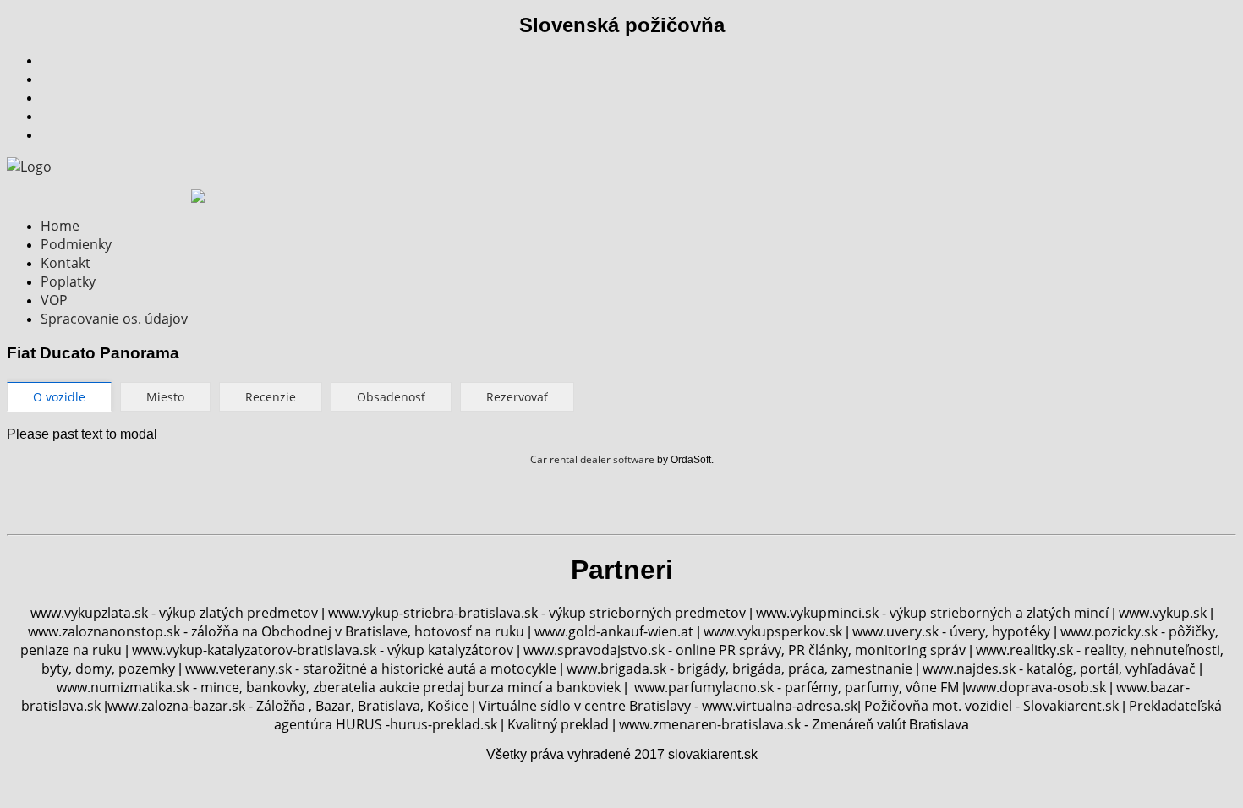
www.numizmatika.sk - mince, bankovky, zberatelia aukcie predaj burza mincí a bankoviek (339, 687)
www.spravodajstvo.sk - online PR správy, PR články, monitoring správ (744, 650)
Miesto (165, 397)
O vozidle (59, 397)
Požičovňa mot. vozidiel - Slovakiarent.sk (993, 705)
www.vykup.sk (1164, 612)
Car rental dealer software (592, 459)
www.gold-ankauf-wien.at (613, 631)
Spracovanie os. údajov (114, 318)
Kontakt (65, 263)
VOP (54, 300)
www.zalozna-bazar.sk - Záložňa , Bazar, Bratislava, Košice (287, 705)
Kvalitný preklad (558, 724)
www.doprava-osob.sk (1036, 687)
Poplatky (68, 281)
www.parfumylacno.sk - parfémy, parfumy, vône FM (796, 687)
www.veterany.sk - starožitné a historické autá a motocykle (370, 668)
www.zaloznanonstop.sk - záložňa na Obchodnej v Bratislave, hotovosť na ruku (276, 631)
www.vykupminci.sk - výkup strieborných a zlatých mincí (932, 612)
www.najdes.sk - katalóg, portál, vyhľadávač (1059, 668)
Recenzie (270, 397)
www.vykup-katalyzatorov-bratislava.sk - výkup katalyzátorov (322, 650)
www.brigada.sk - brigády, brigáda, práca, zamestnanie (739, 668)
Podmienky (76, 244)
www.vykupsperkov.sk (773, 631)
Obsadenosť (391, 397)
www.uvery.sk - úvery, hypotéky (951, 631)
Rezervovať (517, 397)
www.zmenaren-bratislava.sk (711, 724)
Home (60, 225)
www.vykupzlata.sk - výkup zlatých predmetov (174, 612)
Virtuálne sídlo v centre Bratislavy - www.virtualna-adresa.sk (668, 705)
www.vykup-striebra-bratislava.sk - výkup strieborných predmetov (537, 612)
